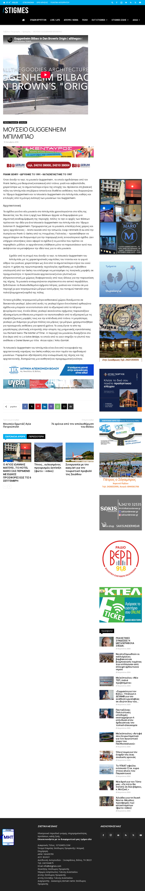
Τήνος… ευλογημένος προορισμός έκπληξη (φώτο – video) (47, 468)
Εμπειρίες (23, 122)
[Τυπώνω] (70, 406)
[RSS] (131, 2)
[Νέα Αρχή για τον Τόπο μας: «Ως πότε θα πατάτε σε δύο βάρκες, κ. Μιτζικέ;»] (106, 785)
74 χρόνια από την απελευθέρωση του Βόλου (72, 425)
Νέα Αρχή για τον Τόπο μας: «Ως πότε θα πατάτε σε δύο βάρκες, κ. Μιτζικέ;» (129, 785)
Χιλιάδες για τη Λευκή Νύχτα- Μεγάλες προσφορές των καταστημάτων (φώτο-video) (128, 802)
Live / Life (55, 20)
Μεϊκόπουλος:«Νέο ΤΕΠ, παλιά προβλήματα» (127, 680)
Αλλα (135, 20)
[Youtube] (140, 2)
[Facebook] (117, 2)
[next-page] (9, 486)
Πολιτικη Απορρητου (60, 2)
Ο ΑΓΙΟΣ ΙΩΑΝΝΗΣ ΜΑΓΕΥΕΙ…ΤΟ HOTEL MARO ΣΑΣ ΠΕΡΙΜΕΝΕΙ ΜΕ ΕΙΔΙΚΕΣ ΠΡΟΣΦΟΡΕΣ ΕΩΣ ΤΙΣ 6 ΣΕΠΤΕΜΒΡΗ (17, 472)
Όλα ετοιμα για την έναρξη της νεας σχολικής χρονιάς (126, 755)
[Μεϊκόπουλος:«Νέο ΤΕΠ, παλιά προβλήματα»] (106, 681)
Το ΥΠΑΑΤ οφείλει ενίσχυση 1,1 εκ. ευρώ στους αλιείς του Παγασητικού (127, 769)
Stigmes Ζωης (119, 20)
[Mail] (126, 2)
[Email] (64, 406)
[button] (112, 2)
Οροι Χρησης (42, 2)
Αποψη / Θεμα (71, 20)
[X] (135, 2)
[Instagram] (121, 2)
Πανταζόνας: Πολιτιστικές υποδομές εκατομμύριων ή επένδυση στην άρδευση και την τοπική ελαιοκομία (126, 717)
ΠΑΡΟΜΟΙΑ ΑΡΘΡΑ (15, 436)
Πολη (85, 20)
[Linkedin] (44, 406)
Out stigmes (98, 20)
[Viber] (51, 406)
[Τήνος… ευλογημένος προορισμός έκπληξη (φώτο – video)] (48, 452)
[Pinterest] (38, 406)
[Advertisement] (72, 49)
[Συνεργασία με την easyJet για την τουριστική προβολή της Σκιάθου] (80, 452)
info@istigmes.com (52, 866)
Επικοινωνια (28, 2)
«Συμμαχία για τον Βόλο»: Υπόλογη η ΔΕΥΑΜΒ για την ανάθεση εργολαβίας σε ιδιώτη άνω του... (127, 696)
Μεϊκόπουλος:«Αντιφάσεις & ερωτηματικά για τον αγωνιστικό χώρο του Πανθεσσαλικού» (129, 738)
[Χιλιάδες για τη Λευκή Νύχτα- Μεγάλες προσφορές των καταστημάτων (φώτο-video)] (106, 801)
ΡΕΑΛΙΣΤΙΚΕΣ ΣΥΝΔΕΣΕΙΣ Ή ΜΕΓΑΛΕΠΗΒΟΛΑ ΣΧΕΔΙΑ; (125, 641)
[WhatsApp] (57, 406)
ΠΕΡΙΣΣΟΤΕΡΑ (36, 436)
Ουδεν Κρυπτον (38, 20)
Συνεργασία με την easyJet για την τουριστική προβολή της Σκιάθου (79, 469)
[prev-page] (5, 486)
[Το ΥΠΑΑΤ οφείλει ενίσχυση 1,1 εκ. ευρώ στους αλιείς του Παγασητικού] (106, 769)
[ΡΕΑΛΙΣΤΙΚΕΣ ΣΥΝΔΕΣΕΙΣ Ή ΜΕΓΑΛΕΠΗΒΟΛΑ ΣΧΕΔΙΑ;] (106, 642)
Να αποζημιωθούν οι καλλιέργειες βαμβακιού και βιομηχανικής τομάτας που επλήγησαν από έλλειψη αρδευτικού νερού (129, 661)
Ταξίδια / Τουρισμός (10, 122)
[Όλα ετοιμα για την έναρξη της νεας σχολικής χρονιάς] (106, 756)
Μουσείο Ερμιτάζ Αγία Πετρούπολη (17, 425)
